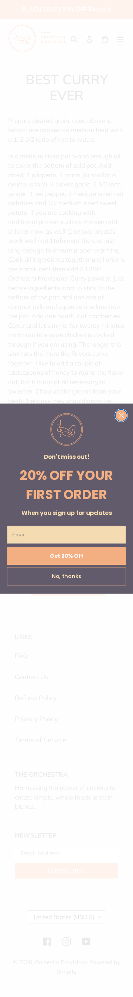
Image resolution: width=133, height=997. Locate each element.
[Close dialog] (121, 415)
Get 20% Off (66, 555)
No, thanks (66, 576)
